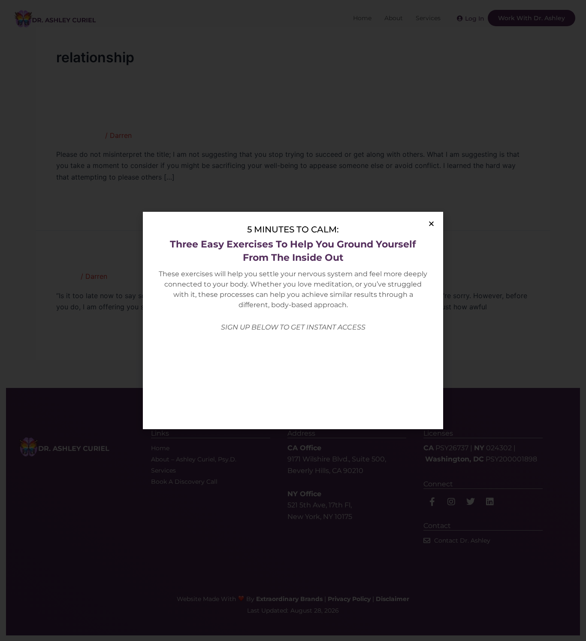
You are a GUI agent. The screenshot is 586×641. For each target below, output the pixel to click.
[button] (431, 223)
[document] (293, 320)
